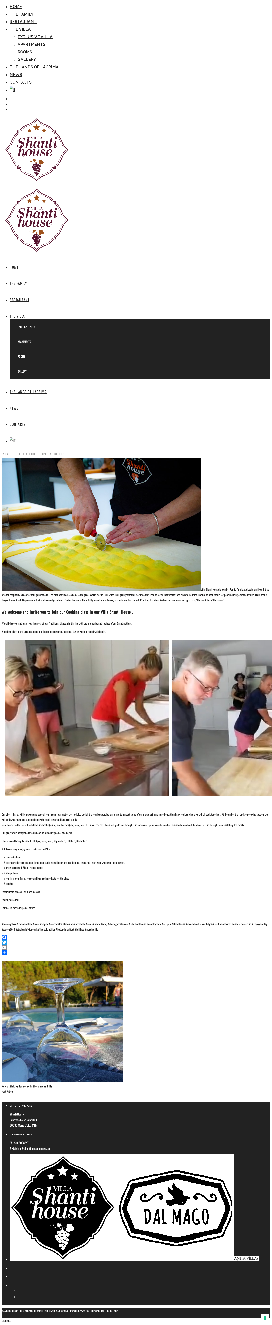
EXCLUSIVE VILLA (35, 36)
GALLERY (27, 59)
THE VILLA (20, 29)
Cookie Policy (112, 1311)
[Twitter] (136, 942)
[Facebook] (136, 937)
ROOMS (25, 52)
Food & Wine (27, 454)
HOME (16, 6)
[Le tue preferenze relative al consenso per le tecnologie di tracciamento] (265, 1318)
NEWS (16, 74)
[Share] (136, 952)
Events (7, 454)
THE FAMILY (22, 14)
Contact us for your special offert (18, 908)
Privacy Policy (97, 1311)
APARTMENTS (31, 44)
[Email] (136, 947)
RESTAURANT (23, 21)
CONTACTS (21, 82)
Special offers (53, 454)
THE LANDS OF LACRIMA (34, 67)
